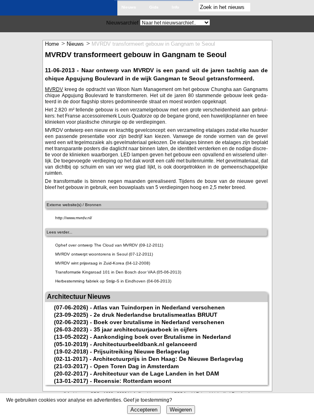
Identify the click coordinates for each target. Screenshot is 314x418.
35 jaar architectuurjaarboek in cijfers (145, 329)
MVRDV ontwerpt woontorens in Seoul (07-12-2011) (104, 254)
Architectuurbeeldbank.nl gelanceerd (145, 344)
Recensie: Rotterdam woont (132, 381)
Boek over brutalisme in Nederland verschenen (159, 322)
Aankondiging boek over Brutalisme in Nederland (162, 337)
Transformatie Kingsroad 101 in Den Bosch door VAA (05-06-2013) (118, 272)
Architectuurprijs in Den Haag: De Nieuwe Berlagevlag (168, 359)
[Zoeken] (258, 7)
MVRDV (54, 89)
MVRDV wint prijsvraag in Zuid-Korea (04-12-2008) (102, 263)
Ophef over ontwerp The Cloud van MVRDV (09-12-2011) (109, 245)
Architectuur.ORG (61, 9)
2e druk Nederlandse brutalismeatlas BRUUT (156, 314)
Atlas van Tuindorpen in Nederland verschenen (159, 307)
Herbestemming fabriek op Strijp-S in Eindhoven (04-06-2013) (113, 281)
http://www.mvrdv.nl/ (73, 218)
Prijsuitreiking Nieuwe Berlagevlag (141, 351)
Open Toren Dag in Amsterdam (136, 366)
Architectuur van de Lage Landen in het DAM (156, 373)
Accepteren (143, 410)
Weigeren (181, 410)
